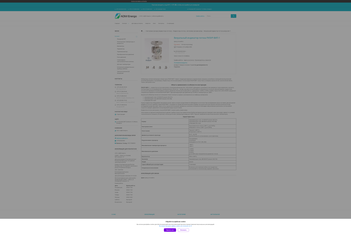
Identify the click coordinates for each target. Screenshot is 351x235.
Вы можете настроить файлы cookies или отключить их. (175, 226)
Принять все (170, 230)
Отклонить (183, 230)
